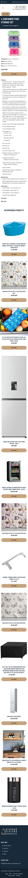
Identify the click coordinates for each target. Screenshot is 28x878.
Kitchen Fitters (7, 845)
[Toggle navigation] (3, 8)
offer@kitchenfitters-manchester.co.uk (19, 2)
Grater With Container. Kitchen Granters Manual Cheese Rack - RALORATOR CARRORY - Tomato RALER (14, 245)
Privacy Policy (11, 875)
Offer (5, 854)
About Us (6, 848)
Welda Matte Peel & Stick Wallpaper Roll (14, 623)
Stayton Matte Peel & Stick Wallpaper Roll (14, 533)
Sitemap (18, 875)
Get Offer (5, 14)
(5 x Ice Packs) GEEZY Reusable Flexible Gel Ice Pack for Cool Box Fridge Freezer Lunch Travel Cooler (14, 339)
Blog (6, 873)
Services (6, 851)
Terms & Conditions (18, 873)
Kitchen (9, 59)
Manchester (4, 2)
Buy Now (14, 74)
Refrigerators (15, 59)
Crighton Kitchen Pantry (14, 716)
